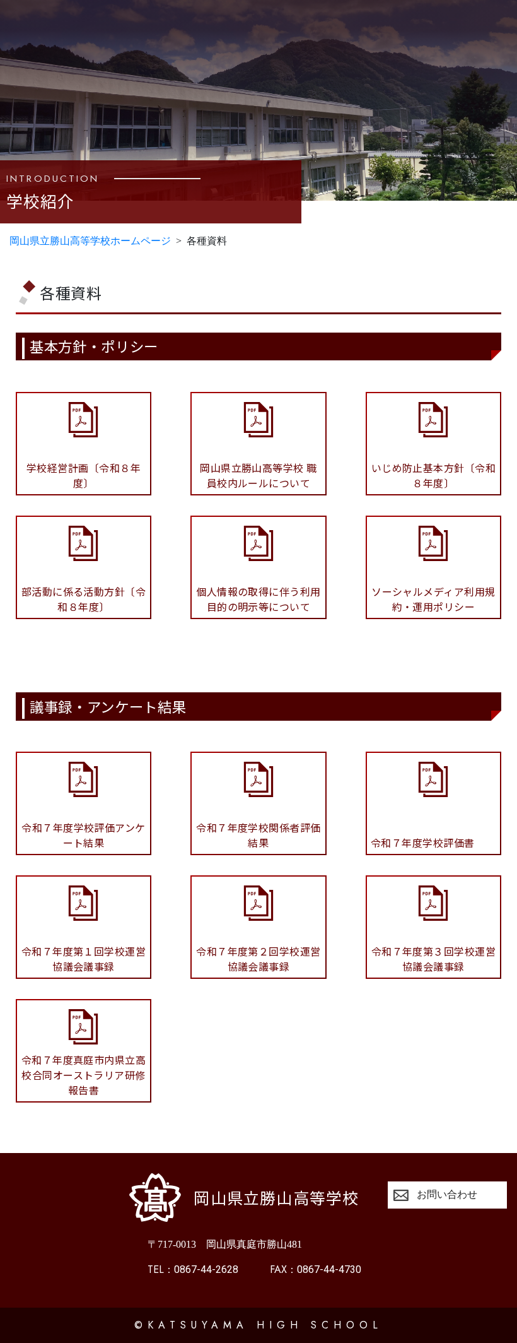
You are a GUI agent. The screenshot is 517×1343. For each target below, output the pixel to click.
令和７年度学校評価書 (423, 842)
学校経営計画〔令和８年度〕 (83, 475)
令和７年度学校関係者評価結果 (258, 835)
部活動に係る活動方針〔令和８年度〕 (83, 599)
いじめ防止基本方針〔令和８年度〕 (433, 475)
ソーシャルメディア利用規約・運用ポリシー (433, 599)
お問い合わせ (447, 1194)
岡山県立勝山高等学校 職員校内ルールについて (258, 475)
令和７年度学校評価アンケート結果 (83, 835)
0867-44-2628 (193, 1269)
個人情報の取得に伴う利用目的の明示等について (258, 599)
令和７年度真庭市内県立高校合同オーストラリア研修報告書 (83, 1074)
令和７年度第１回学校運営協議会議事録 (83, 959)
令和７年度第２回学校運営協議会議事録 (258, 959)
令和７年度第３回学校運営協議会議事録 (433, 959)
